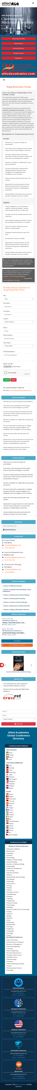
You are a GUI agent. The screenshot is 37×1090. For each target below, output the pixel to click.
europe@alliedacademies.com (18, 1012)
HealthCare (10, 929)
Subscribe (19, 724)
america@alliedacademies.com (18, 1032)
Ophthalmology (11, 894)
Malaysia (11, 777)
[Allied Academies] (10, 4)
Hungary (11, 814)
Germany (11, 801)
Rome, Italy (5, 26)
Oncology (10, 926)
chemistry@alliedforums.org (12, 545)
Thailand (11, 786)
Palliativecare (11, 901)
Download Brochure (18, 48)
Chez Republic (13, 835)
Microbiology (10, 879)
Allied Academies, (21, 1084)
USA (10, 759)
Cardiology (10, 853)
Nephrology (10, 881)
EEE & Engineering (12, 950)
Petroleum (10, 961)
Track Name (7, 343)
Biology (9, 916)
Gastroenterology (12, 862)
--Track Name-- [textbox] (8, 346)
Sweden (11, 828)
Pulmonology (11, 905)
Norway (11, 823)
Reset (13, 380)
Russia (11, 830)
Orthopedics (10, 931)
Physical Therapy (12, 903)
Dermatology (11, 857)
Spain (10, 805)
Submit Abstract (18, 43)
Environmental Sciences (14, 953)
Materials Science (12, 957)
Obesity (9, 890)
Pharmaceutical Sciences (14, 968)
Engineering (10, 922)
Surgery (9, 911)
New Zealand (13, 779)
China (10, 770)
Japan (10, 774)
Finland (11, 808)
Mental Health (11, 924)
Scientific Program (18, 53)
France (11, 810)
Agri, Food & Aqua (12, 940)
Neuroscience (11, 883)
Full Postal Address (9, 351)
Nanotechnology (12, 959)
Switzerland (12, 799)
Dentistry (9, 855)
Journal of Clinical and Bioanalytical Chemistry (19, 672)
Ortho (8, 920)
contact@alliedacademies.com (18, 991)
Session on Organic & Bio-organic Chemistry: (16, 609)
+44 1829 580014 (9, 572)
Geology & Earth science (14, 955)
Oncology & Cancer (13, 892)
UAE (10, 765)
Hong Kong (12, 772)
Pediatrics (10, 896)
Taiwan (11, 788)
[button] (5, 664)
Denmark (11, 803)
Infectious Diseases (13, 872)
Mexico (11, 757)
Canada (11, 755)
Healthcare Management (14, 868)
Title (4, 295)
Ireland (11, 817)
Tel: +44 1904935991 (18, 993)
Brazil (10, 752)
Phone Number (8, 335)
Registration (18, 58)
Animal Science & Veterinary (15, 942)
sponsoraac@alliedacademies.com (14, 557)
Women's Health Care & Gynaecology (18, 909)
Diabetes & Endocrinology (14, 860)
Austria (11, 794)
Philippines (12, 781)
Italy (10, 819)
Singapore (12, 783)
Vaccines (9, 913)
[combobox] (18, 322)
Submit (6, 380)
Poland (11, 826)
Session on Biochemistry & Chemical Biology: (16, 595)
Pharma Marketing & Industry (15, 963)
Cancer (9, 935)
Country (6, 318)
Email (5, 327)
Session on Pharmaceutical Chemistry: (14, 598)
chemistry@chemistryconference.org (13, 278)
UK (10, 832)
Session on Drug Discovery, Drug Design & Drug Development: (17, 590)
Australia (11, 768)
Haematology (11, 866)
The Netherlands (14, 821)
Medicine (9, 918)
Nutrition (9, 888)
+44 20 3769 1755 (9, 548)
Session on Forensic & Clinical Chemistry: (15, 602)
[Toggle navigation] (33, 3)
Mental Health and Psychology (16, 877)
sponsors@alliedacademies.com (18, 1074)
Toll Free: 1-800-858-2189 (18, 995)
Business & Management (14, 944)
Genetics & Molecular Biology (15, 864)
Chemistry (10, 948)
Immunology (10, 870)
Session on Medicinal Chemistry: (12, 586)
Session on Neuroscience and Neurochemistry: (16, 606)
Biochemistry (11, 851)
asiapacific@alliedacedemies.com (18, 1053)
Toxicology (10, 970)
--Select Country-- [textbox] (9, 322)
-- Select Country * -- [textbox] (8, 719)
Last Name (6, 311)
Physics (9, 966)
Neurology (10, 933)
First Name (7, 303)
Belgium (11, 796)
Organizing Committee (18, 38)
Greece (11, 812)
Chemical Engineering (13, 946)
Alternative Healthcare (13, 849)
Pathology (10, 898)
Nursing (9, 885)
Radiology (10, 907)
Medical (9, 875)
